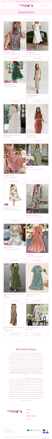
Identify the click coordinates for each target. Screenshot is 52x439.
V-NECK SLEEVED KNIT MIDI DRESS (32, 95)
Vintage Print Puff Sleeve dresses (9, 84)
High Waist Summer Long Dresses (9, 52)
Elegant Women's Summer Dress (9, 175)
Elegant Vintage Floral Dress (8, 247)
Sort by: (26, 19)
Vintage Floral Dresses (30, 167)
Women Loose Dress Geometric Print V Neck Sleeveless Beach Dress (14, 328)
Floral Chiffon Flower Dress (8, 207)
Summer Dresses (31, 416)
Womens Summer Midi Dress (31, 52)
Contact (28, 419)
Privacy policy (38, 436)
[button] (4, 5)
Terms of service (45, 436)
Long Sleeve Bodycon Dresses (31, 135)
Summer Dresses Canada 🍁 (13, 436)
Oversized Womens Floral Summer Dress (33, 215)
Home (27, 412)
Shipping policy (45, 438)
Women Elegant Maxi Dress (30, 254)
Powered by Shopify (23, 436)
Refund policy (31, 436)
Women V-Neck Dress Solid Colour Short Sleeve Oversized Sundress (13, 295)
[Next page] (35, 341)
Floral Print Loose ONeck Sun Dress (32, 327)
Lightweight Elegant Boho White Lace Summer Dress (12, 135)
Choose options (15, 58)
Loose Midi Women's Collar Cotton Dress (33, 294)
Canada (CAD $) (8, 431)
